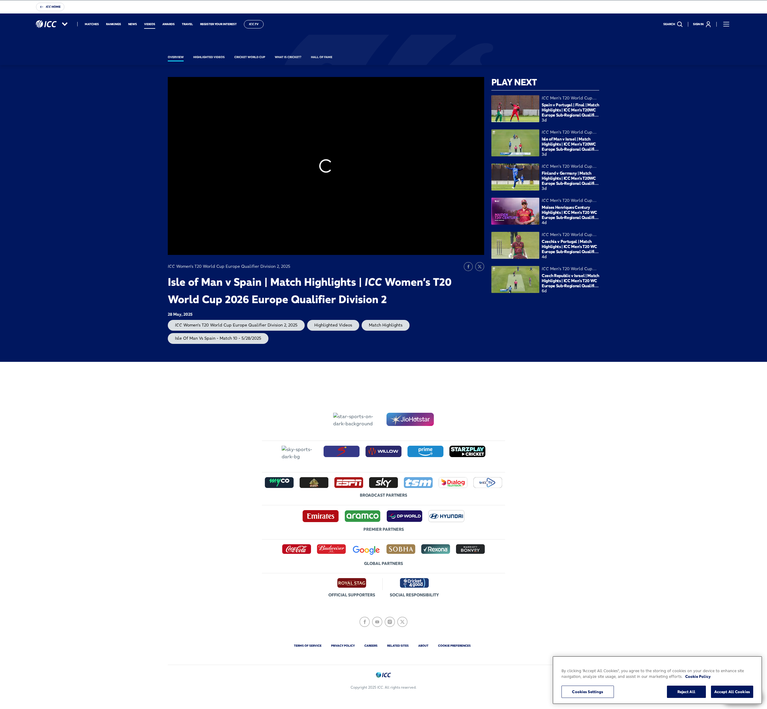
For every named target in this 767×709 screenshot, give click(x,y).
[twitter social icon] (402, 622)
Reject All (686, 691)
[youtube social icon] (377, 622)
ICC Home (53, 7)
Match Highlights (385, 325)
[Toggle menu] (726, 24)
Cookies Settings (587, 691)
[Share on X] (479, 266)
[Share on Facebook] (468, 266)
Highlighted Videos (333, 325)
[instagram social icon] (390, 622)
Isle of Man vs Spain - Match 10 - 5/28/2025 (218, 338)
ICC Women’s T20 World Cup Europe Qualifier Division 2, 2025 (236, 325)
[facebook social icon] (365, 622)
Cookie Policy (698, 676)
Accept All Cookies (732, 691)
